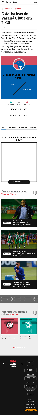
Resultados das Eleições (31, 386)
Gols (3, 128)
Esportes (30, 374)
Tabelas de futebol (30, 378)
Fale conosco (31, 404)
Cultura (18, 299)
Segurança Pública (30, 370)
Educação (30, 390)
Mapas (30, 394)
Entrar (35, 2)
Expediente (30, 407)
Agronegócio (6, 299)
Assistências (11, 128)
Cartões (33, 128)
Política (30, 382)
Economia (27, 299)
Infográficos (11, 2)
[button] (14, 347)
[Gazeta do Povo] (13, 363)
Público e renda (23, 128)
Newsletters (31, 410)
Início (30, 362)
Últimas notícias (30, 400)
